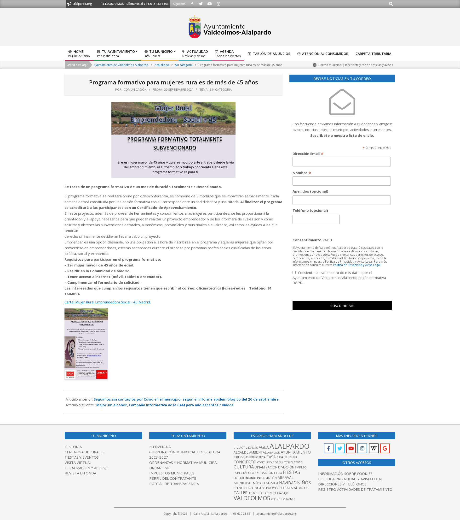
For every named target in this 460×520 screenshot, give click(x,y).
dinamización (266, 467)
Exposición (264, 473)
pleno (239, 488)
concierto (245, 462)
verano (289, 499)
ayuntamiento (296, 452)
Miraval (285, 477)
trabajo (282, 493)
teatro (255, 492)
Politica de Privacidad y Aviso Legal (356, 265)
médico (259, 483)
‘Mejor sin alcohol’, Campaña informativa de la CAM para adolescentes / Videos (165, 404)
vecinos (276, 499)
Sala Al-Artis (297, 487)
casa (271, 457)
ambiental (258, 452)
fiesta (278, 473)
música (272, 483)
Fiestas (291, 472)
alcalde (241, 452)
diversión (286, 467)
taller (240, 492)
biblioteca (257, 457)
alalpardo (290, 446)
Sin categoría (221, 89)
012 (236, 447)
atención (273, 452)
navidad (287, 482)
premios (259, 488)
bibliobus (241, 457)
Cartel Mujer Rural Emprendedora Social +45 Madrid (107, 302)
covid (298, 462)
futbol (239, 478)
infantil (250, 478)
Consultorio (283, 462)
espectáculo (244, 473)
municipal (243, 482)
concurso (264, 462)
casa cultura (286, 457)
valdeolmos (252, 498)
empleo (301, 467)
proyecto (275, 487)
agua (264, 447)
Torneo (269, 493)
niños (304, 482)
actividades (248, 447)
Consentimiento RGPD (312, 239)
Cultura (244, 467)
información (267, 478)
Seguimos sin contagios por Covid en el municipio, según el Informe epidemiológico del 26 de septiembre (186, 399)
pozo (248, 488)
